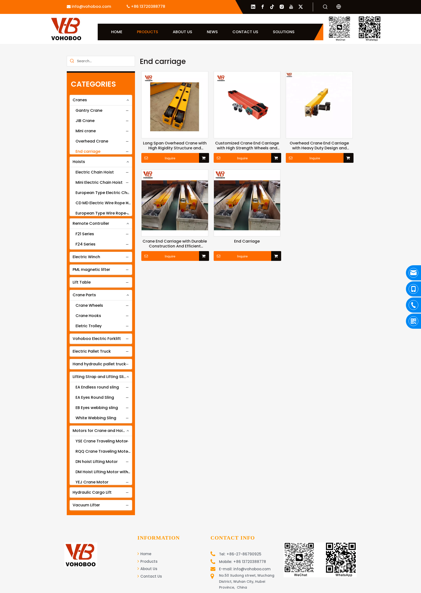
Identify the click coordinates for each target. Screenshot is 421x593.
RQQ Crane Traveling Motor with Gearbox (106, 451)
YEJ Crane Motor (92, 482)
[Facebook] (262, 6)
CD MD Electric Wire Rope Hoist (106, 203)
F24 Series (86, 244)
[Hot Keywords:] (325, 7)
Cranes (80, 100)
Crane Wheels (89, 305)
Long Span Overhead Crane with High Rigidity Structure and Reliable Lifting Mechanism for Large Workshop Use (175, 146)
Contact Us (150, 576)
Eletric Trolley (89, 326)
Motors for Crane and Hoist (99, 430)
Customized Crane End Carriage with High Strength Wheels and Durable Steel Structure (247, 146)
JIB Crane (85, 120)
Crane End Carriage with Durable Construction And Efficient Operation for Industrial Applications (175, 244)
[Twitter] (300, 6)
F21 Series (85, 234)
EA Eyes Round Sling (95, 397)
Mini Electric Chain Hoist (99, 182)
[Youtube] (291, 6)
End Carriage (247, 241)
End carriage (88, 151)
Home (145, 553)
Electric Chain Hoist (95, 172)
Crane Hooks (88, 315)
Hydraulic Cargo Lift (92, 492)
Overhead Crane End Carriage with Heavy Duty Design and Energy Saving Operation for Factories (319, 146)
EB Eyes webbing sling (97, 407)
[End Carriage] (247, 202)
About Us (148, 568)
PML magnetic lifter (91, 269)
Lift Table (82, 282)
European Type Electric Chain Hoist (106, 192)
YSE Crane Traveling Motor (102, 441)
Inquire (170, 158)
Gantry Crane (89, 110)
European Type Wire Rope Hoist (106, 213)
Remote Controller (91, 223)
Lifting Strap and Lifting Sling (101, 376)
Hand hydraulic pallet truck (99, 364)
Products (148, 561)
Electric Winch (86, 257)
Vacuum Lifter (86, 505)
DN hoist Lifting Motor (97, 461)
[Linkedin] (253, 6)
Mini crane (86, 131)
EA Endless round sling (97, 387)
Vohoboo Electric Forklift (97, 338)
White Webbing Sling (96, 418)
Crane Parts (84, 295)
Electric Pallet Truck (92, 351)
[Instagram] (281, 6)
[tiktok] (272, 6)
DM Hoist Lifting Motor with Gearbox (106, 472)
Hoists (79, 161)
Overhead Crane (92, 141)
